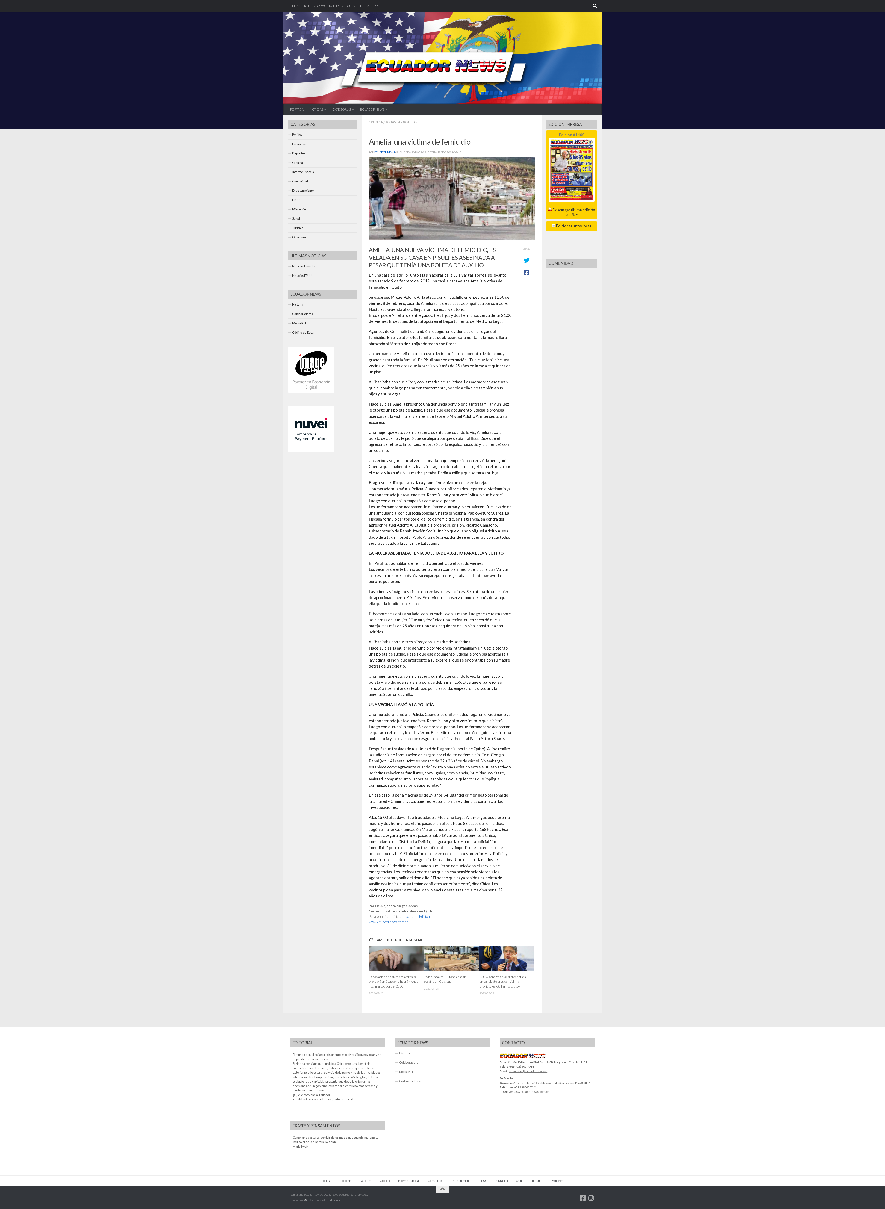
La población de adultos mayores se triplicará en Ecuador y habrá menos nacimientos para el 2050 (393, 981)
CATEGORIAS (342, 109)
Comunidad (300, 181)
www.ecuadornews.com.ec (388, 922)
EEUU (296, 200)
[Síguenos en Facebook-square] (583, 1198)
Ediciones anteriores (573, 226)
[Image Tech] (311, 391)
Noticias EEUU (302, 275)
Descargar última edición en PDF (573, 212)
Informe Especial (303, 172)
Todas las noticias (401, 122)
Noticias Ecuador (304, 266)
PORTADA (297, 109)
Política (297, 134)
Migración (299, 209)
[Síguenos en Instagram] (591, 1198)
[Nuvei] (311, 451)
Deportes (298, 153)
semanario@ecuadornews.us (528, 1071)
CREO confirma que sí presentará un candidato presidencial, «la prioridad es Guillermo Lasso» (502, 981)
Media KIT (299, 323)
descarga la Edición (416, 916)
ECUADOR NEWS (372, 109)
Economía (299, 144)
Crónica (376, 122)
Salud (296, 218)
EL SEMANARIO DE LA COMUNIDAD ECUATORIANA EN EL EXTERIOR (333, 6)
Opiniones (299, 237)
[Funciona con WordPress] (305, 1200)
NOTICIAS (316, 109)
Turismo (298, 228)
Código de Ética (303, 332)
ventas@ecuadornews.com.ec (529, 1092)
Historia (297, 304)
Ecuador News (384, 152)
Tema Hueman (332, 1199)
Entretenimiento (303, 190)
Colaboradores (302, 314)
